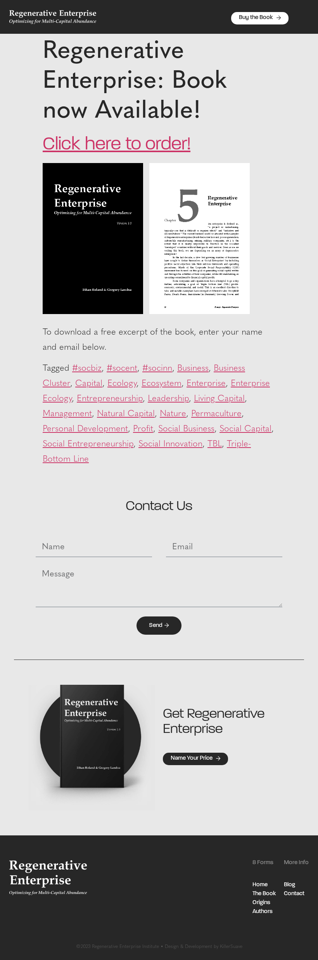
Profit (143, 429)
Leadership (168, 398)
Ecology (122, 383)
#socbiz (87, 368)
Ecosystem (161, 383)
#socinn (157, 368)
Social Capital (245, 429)
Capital (88, 383)
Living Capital (219, 398)
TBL (214, 444)
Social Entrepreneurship (88, 444)
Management (67, 414)
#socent (122, 368)
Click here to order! (116, 144)
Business (193, 368)
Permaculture (216, 414)
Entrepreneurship (110, 398)
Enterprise (206, 383)
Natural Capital (126, 414)
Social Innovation (170, 444)
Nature (173, 414)
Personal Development (85, 429)
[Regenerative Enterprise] (199, 311)
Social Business (186, 429)
